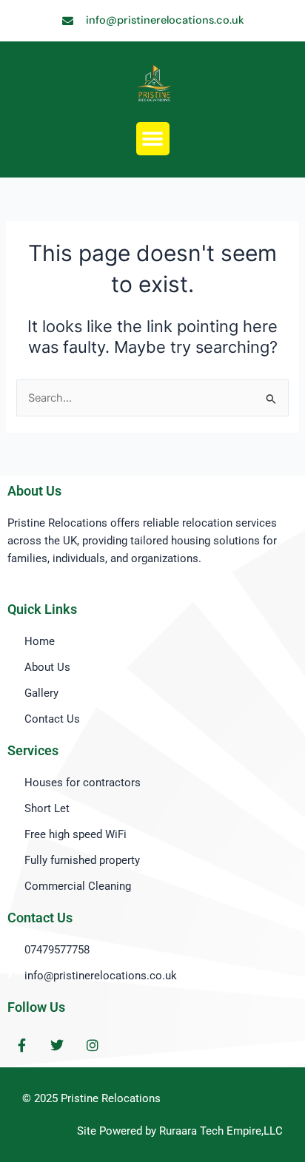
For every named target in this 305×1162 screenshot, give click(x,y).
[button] (153, 138)
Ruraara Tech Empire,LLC (221, 1131)
